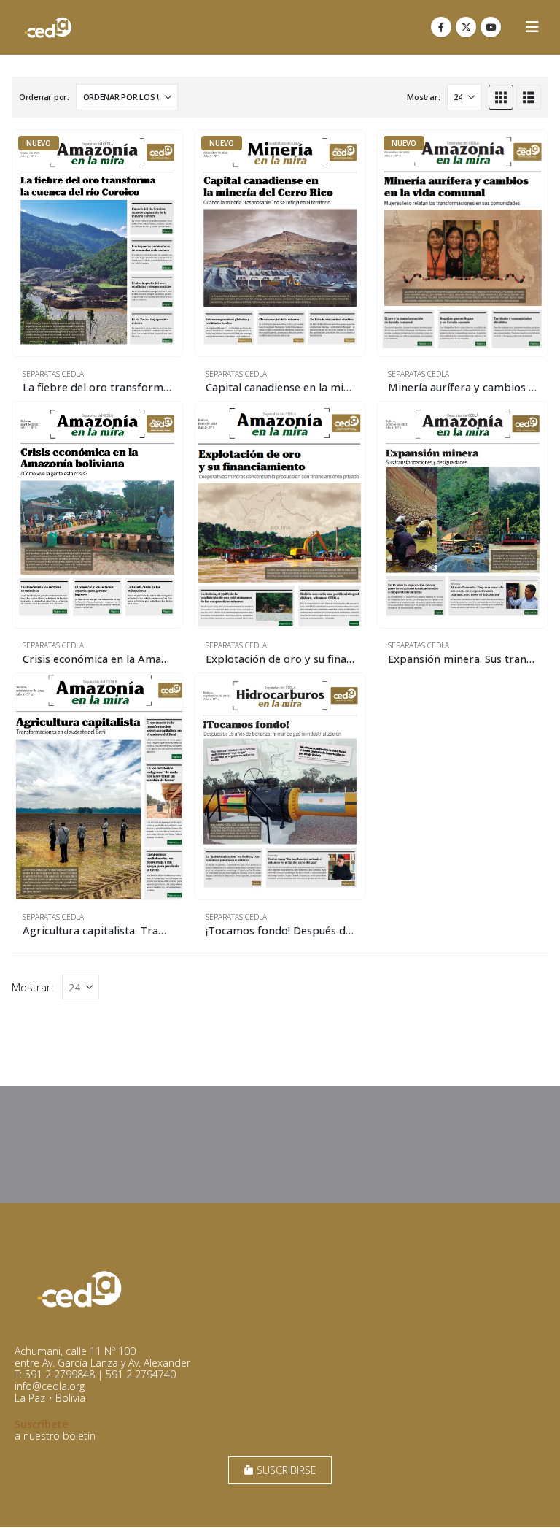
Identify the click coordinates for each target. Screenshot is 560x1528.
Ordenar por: (44, 96)
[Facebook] (441, 27)
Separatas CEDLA (53, 374)
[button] (532, 27)
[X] (466, 27)
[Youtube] (491, 27)
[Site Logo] (48, 27)
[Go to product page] (97, 515)
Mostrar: (423, 96)
